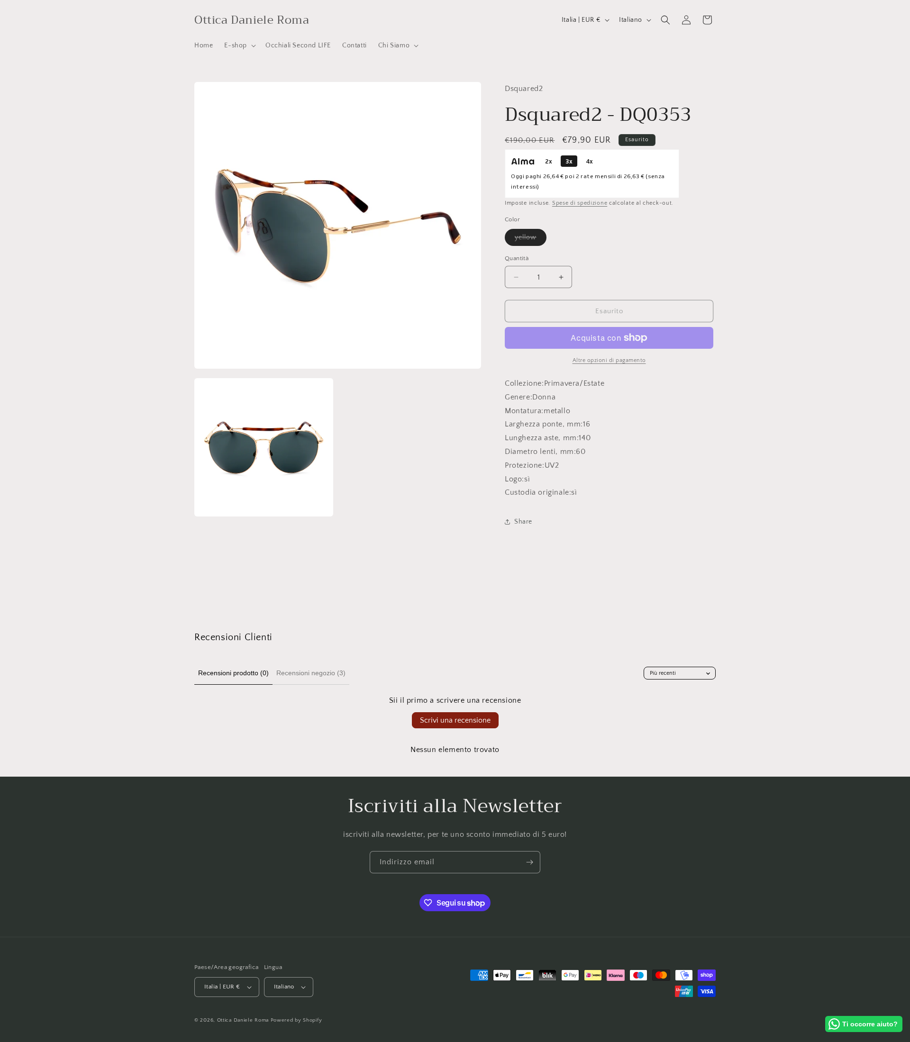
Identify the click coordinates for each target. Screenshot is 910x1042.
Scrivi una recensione (455, 720)
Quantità (516, 258)
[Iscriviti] (529, 862)
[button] (239, 45)
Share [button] (523, 522)
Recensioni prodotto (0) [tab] (233, 673)
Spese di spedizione (579, 203)
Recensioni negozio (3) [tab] (311, 673)
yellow (530, 239)
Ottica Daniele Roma (243, 1020)
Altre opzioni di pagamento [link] (609, 360)
